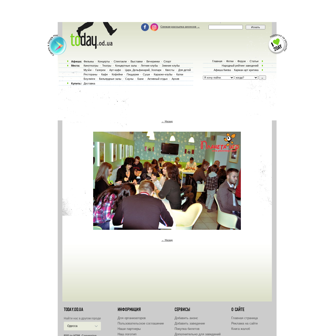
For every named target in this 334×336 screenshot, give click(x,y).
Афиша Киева (222, 70)
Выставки (137, 61)
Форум (241, 61)
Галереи (100, 70)
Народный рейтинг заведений (240, 65)
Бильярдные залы (110, 78)
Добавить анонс (186, 318)
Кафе (104, 74)
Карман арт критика (246, 70)
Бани (140, 78)
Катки (179, 74)
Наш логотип (127, 334)
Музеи (87, 70)
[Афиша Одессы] (92, 47)
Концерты (104, 61)
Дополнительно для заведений (198, 334)
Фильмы (89, 61)
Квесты (169, 70)
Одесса (72, 326)
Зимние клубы (171, 65)
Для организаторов (132, 318)
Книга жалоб (240, 329)
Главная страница (244, 318)
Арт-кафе (115, 70)
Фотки (230, 61)
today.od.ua (73, 309)
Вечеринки (153, 61)
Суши (146, 74)
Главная (217, 61)
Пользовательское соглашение (141, 323)
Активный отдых (157, 78)
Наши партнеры (129, 329)
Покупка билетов (187, 329)
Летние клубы (149, 65)
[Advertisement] (167, 11)
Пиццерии (133, 74)
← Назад (167, 121)
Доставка (89, 83)
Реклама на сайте (244, 323)
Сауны (129, 78)
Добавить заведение (190, 323)
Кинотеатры (91, 65)
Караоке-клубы (163, 74)
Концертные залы (126, 65)
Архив (175, 78)
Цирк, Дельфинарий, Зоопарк (143, 70)
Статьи (254, 61)
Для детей (184, 70)
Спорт (167, 61)
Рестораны (90, 74)
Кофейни (117, 74)
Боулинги (89, 78)
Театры (106, 65)
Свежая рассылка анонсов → (180, 26)
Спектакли (120, 61)
